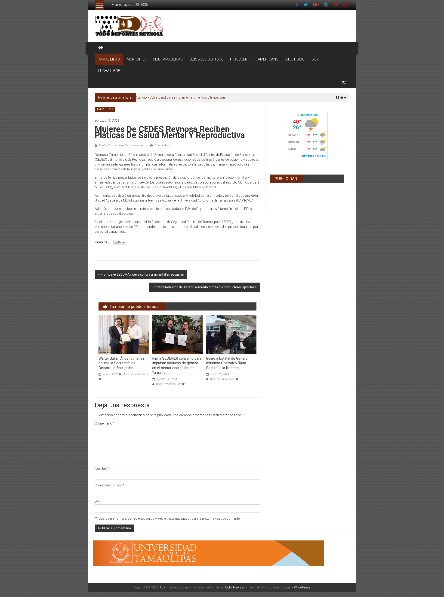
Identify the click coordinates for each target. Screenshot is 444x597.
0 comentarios (163, 145)
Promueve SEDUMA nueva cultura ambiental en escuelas (142, 274)
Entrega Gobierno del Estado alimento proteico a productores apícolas (203, 287)
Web (98, 502)
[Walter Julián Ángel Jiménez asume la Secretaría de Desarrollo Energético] (124, 334)
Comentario (104, 423)
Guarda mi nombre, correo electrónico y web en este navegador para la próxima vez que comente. (169, 518)
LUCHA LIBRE (109, 71)
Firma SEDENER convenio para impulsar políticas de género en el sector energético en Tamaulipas (176, 365)
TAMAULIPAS (109, 59)
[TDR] (100, 48)
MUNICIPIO (136, 59)
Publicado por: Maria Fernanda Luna (121, 145)
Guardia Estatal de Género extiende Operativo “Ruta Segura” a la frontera (227, 363)
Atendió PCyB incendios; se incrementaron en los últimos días (181, 97)
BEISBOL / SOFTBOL (206, 59)
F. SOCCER (238, 59)
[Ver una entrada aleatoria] (344, 82)
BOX (315, 59)
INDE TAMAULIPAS (167, 59)
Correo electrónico (109, 485)
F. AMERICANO (266, 59)
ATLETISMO (295, 59)
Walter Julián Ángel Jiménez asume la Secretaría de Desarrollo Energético (122, 363)
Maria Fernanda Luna (135, 374)
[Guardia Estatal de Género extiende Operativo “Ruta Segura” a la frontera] (231, 334)
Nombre (102, 468)
